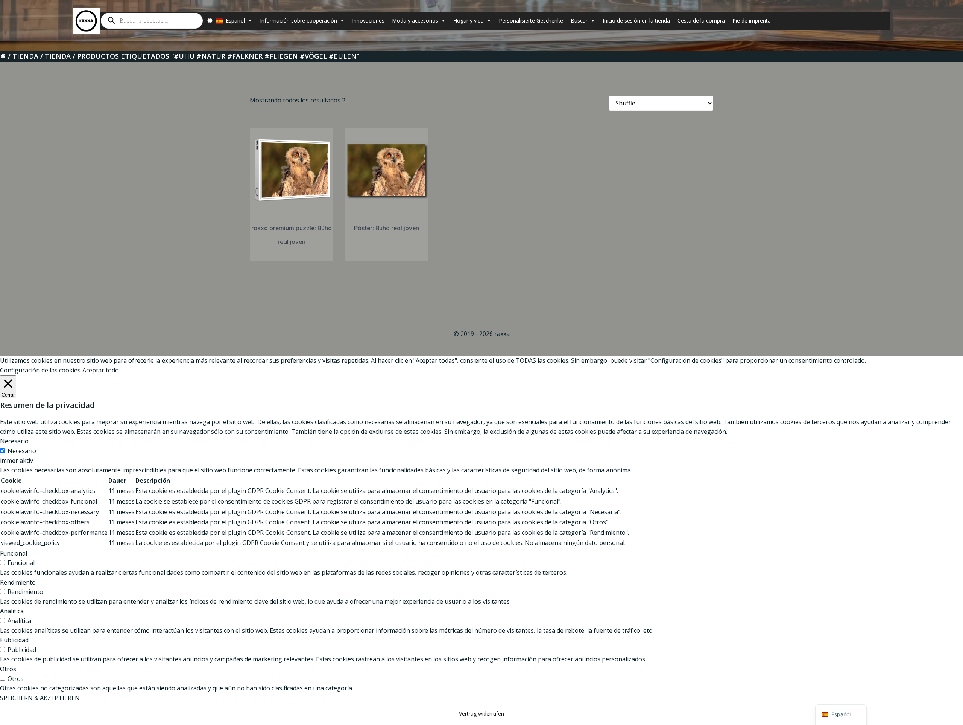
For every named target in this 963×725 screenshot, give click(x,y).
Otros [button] (8, 669)
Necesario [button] (14, 441)
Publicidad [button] (14, 640)
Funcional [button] (13, 553)
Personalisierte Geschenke (531, 20)
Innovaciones (368, 20)
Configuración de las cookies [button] (40, 370)
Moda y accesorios (415, 20)
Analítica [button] (12, 611)
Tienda (25, 56)
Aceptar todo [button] (100, 370)
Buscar (579, 20)
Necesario (22, 451)
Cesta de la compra (701, 20)
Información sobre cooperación (298, 20)
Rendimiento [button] (18, 582)
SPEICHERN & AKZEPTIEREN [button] (40, 698)
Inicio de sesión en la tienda (636, 20)
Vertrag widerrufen (481, 713)
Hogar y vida (468, 20)
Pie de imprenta (751, 20)
